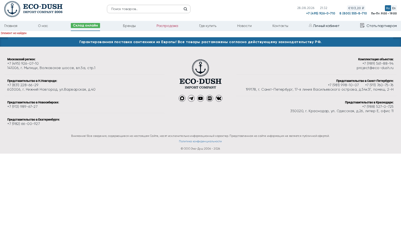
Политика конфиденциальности (200, 141)
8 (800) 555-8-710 (353, 13)
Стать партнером (382, 26)
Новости (244, 26)
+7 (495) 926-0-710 (320, 13)
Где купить (207, 26)
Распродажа (167, 26)
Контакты (280, 26)
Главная (10, 26)
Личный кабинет (326, 26)
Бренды (129, 26)
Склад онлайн (85, 25)
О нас (43, 26)
